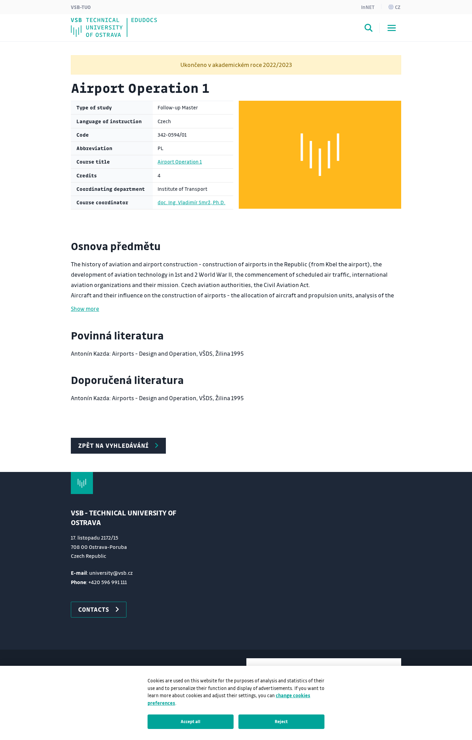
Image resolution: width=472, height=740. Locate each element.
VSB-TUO (81, 7)
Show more (85, 308)
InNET (368, 7)
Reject (281, 721)
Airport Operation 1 (180, 161)
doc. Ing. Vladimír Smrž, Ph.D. (191, 202)
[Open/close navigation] (392, 28)
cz (397, 7)
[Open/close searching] (369, 29)
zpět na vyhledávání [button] (113, 445)
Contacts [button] (93, 609)
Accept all (190, 721)
